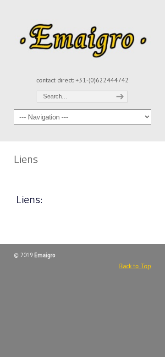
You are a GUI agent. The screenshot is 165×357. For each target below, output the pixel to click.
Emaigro (82, 37)
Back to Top (135, 266)
